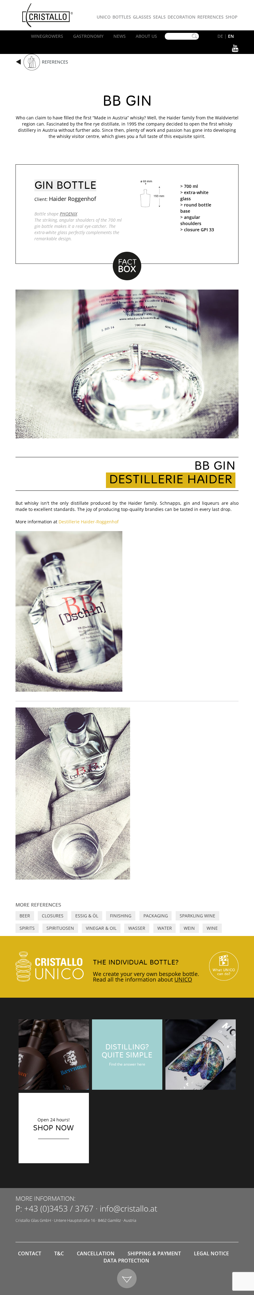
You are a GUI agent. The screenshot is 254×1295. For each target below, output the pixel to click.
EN (231, 36)
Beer (25, 916)
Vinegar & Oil (101, 928)
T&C (59, 1253)
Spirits (27, 928)
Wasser (136, 928)
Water (164, 928)
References (210, 17)
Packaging (155, 916)
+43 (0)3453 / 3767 (59, 1208)
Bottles (121, 17)
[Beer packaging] (54, 1054)
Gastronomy (88, 36)
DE (220, 36)
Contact (29, 1253)
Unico (104, 17)
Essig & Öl (86, 916)
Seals (159, 17)
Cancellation (96, 1253)
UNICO (183, 979)
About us (146, 36)
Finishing (120, 916)
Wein (189, 928)
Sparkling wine (197, 916)
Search (194, 36)
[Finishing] (200, 1054)
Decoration (181, 17)
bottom (127, 1279)
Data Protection (126, 1260)
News (119, 36)
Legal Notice (211, 1253)
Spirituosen (60, 928)
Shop (232, 17)
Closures (53, 916)
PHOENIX (68, 214)
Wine (212, 928)
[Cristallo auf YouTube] (224, 966)
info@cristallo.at (128, 1208)
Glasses (142, 17)
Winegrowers (47, 36)
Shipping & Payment (154, 1253)
